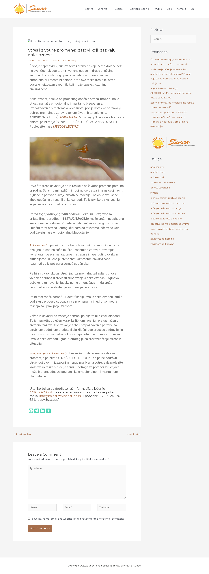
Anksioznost (38, 245)
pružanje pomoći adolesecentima (170, 223)
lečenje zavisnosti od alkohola (167, 203)
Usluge (118, 8)
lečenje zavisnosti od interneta (167, 213)
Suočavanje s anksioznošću (49, 353)
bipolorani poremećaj (162, 182)
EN (192, 8)
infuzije (154, 192)
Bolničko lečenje (139, 8)
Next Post (134, 434)
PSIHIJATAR (68, 117)
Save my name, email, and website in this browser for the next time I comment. (78, 518)
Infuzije (158, 8)
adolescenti (157, 166)
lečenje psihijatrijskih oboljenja (60, 60)
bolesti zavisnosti (160, 187)
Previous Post (22, 434)
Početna (88, 8)
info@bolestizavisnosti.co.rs (60, 396)
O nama (102, 8)
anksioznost (35, 60)
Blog (169, 8)
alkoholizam (157, 172)
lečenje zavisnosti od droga (165, 208)
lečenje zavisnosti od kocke (166, 218)
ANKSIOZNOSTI (42, 392)
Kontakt (181, 8)
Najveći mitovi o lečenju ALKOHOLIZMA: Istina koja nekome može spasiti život (171, 93)
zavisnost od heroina (162, 238)
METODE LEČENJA (66, 126)
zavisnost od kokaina (162, 243)
